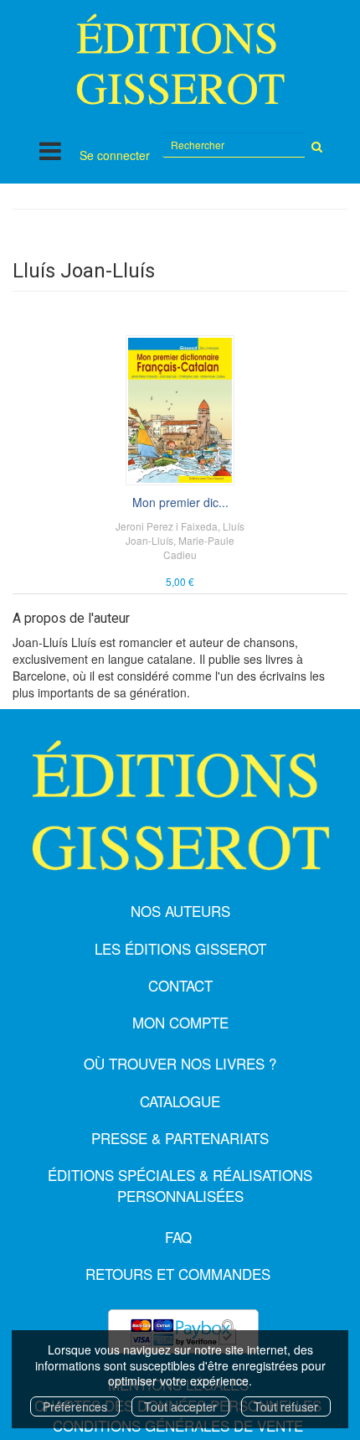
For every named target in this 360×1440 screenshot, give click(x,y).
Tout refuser (286, 1406)
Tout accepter (180, 1406)
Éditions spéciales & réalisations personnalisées (180, 1184)
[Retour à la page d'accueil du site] (180, 59)
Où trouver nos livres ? (180, 1063)
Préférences (75, 1406)
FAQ (178, 1236)
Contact (180, 985)
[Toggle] (50, 150)
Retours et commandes (177, 1273)
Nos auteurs (180, 910)
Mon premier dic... (180, 502)
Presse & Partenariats (180, 1137)
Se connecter (115, 155)
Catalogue (180, 1100)
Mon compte (180, 1022)
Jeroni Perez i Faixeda (167, 526)
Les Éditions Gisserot (180, 948)
